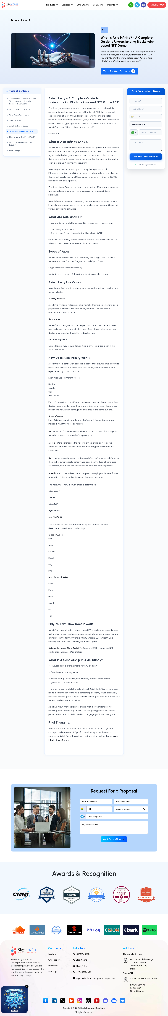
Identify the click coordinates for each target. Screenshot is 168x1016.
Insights (52, 954)
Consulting (98, 5)
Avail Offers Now (112, 839)
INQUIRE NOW (157, 5)
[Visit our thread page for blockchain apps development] (88, 1000)
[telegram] (137, 4)
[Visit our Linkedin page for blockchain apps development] (54, 1000)
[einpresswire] (75, 930)
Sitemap (52, 971)
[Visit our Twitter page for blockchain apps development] (62, 1000)
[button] (133, 116)
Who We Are (83, 5)
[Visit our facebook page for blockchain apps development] (45, 1000)
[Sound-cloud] (18, 930)
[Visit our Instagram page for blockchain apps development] (79, 1000)
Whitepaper (54, 960)
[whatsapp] (130, 4)
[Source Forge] (37, 930)
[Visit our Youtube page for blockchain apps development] (71, 1000)
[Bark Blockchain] (131, 930)
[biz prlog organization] (93, 930)
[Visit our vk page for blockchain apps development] (122, 1000)
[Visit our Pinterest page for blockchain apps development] (96, 1000)
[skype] (143, 4)
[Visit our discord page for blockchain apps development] (105, 1000)
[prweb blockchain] (112, 930)
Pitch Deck (53, 965)
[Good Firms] (56, 930)
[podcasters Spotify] (149, 930)
